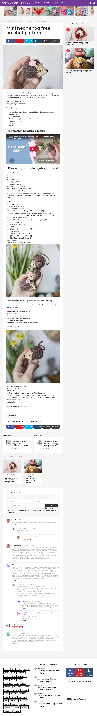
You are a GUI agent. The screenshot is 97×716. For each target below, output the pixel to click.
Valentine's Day (9, 475)
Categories (46, 3)
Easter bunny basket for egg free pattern (50, 443)
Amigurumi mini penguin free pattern (49, 697)
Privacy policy (71, 693)
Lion (6, 693)
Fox (16, 683)
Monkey (14, 693)
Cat (6, 673)
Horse (7, 690)
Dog (6, 680)
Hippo (27, 687)
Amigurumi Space (16, 3)
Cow (6, 676)
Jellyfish (16, 690)
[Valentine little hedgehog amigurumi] (12, 466)
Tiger (17, 707)
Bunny (26, 669)
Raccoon (23, 700)
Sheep (7, 704)
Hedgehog (12, 416)
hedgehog (24, 95)
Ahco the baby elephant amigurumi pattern (47, 680)
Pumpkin (13, 700)
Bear (6, 669)
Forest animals (10, 474)
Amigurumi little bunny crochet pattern (50, 705)
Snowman (23, 704)
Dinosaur (21, 676)
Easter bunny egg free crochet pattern (20, 443)
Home (37, 3)
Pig (6, 700)
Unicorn (8, 711)
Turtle (24, 707)
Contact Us (60, 3)
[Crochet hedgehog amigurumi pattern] (33, 466)
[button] (90, 3)
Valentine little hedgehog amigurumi (11, 480)
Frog (23, 683)
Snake (14, 704)
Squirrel (8, 707)
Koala (25, 690)
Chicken (21, 673)
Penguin (22, 697)
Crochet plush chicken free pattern (48, 672)
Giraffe (7, 687)
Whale (16, 711)
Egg (19, 680)
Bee (13, 669)
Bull (19, 669)
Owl (6, 697)
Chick (13, 673)
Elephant (8, 683)
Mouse (22, 693)
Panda (13, 697)
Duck (13, 680)
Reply (14, 524)
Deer (13, 676)
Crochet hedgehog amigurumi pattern (30, 479)
